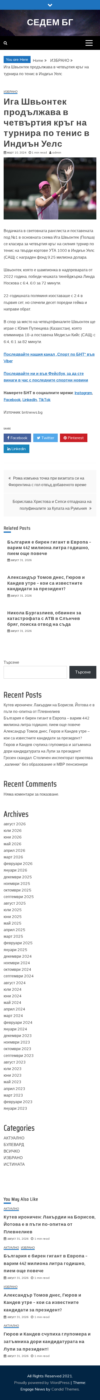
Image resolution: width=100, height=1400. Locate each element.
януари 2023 (15, 1108)
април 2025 (14, 929)
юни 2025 (13, 916)
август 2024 (15, 982)
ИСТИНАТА (14, 1164)
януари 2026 (15, 870)
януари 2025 (15, 949)
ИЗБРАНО (10, 91)
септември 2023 (19, 1055)
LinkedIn (29, 399)
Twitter (47, 437)
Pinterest (75, 437)
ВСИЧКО (12, 1151)
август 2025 (15, 903)
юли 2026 (13, 830)
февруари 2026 (18, 863)
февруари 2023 (18, 1101)
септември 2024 (19, 975)
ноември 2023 (17, 1042)
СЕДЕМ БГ (50, 22)
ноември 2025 (17, 883)
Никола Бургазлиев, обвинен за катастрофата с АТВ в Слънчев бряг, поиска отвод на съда (44, 618)
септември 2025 (19, 896)
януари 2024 (15, 1029)
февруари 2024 (18, 1022)
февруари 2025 (18, 942)
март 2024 (13, 1015)
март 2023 (13, 1095)
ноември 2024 (17, 962)
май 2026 (12, 843)
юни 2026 (13, 837)
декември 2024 (18, 956)
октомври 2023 (17, 1048)
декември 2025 (18, 876)
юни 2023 (13, 1075)
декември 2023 (18, 1035)
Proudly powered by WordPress (42, 1382)
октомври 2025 (17, 890)
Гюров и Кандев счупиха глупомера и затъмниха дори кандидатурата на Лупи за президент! (47, 1341)
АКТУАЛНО (14, 1138)
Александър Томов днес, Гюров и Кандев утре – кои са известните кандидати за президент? (46, 583)
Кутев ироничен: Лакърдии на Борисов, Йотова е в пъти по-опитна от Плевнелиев (50, 1224)
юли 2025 (13, 909)
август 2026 (15, 823)
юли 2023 (13, 1068)
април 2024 (14, 1009)
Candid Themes (65, 1389)
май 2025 (12, 923)
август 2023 (15, 1062)
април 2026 (14, 850)
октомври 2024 (17, 969)
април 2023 (14, 1088)
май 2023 (12, 1081)
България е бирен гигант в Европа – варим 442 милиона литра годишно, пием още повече (49, 548)
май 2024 (12, 1002)
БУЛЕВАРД (14, 1144)
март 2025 (13, 936)
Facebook (12, 399)
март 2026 (13, 857)
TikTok (44, 399)
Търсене (11, 662)
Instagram (83, 392)
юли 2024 (13, 989)
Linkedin (18, 448)
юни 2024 (13, 995)
